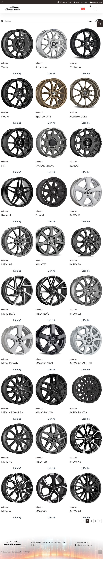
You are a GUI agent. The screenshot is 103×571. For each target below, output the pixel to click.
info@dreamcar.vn (84, 545)
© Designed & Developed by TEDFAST (15, 552)
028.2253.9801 (65, 2)
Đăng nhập (97, 2)
